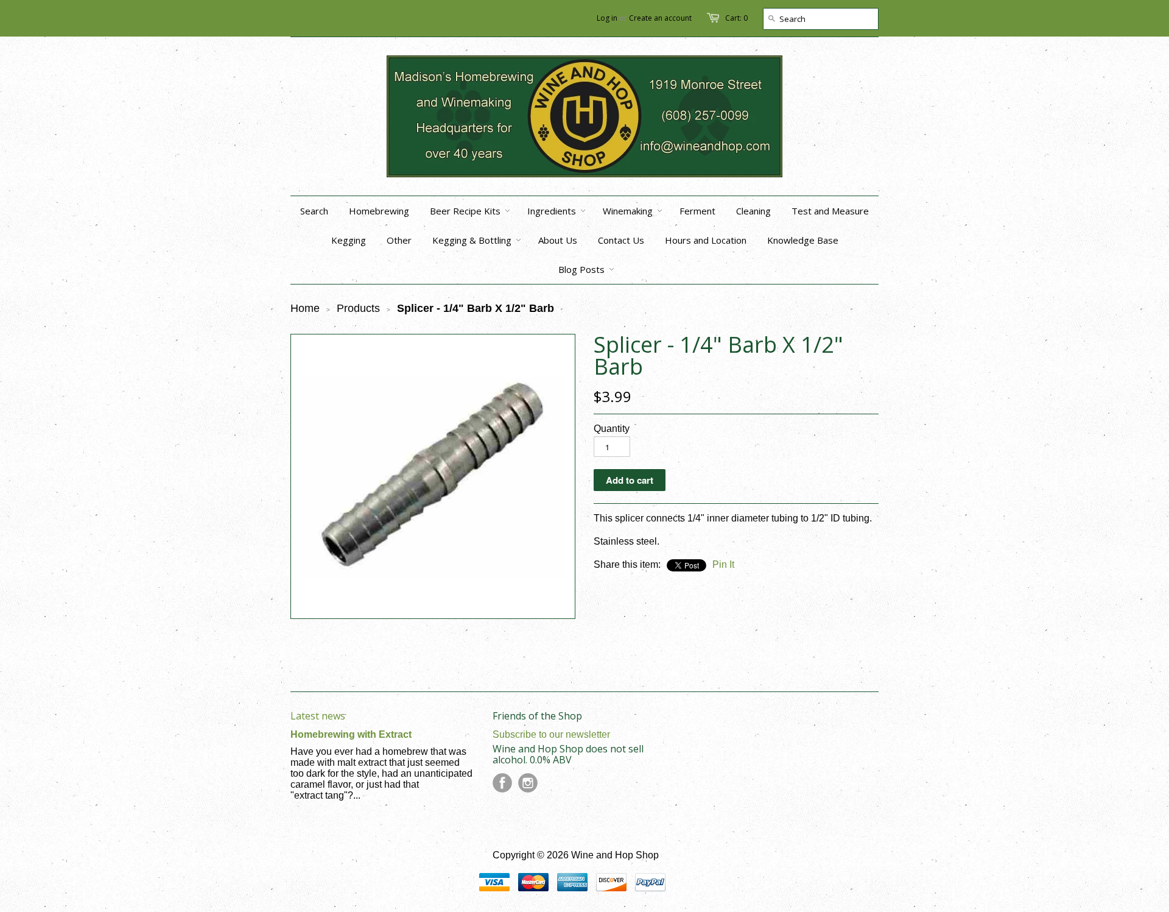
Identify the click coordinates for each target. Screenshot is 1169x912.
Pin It (723, 564)
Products (358, 308)
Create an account (660, 18)
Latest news (317, 716)
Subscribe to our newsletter (551, 734)
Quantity (612, 428)
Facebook (502, 783)
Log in (607, 18)
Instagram (528, 783)
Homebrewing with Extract (351, 734)
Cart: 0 (736, 18)
